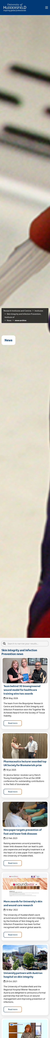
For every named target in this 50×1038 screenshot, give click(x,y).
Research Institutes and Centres (17, 310)
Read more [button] (12, 723)
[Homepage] (15, 7)
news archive (20, 320)
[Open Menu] (46, 7)
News (9, 320)
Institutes (39, 310)
